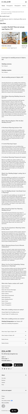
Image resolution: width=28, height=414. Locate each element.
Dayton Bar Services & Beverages (9, 289)
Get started (7, 364)
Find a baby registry (6, 360)
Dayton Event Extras (6, 285)
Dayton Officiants (5, 287)
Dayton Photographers (6, 305)
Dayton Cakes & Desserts (7, 291)
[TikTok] (11, 369)
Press (3, 384)
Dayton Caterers (5, 293)
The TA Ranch (5, 66)
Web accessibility (5, 402)
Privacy (3, 396)
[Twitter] (6, 369)
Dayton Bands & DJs (6, 297)
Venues (3, 5)
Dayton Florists (5, 301)
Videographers (17, 5)
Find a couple (4, 358)
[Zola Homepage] (7, 1)
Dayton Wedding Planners (7, 299)
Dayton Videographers (6, 303)
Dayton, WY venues (5, 9)
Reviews (3, 380)
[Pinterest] (4, 369)
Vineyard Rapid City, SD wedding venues (10, 312)
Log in (3, 356)
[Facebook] (2, 369)
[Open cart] (26, 2)
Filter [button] (15, 410)
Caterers (24, 5)
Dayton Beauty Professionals (8, 295)
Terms (3, 398)
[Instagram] (9, 369)
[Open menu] (2, 2)
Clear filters (3, 23)
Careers (3, 382)
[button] (18, 33)
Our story (4, 378)
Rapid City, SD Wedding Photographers (10, 323)
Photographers (10, 5)
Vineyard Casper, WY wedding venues (10, 314)
